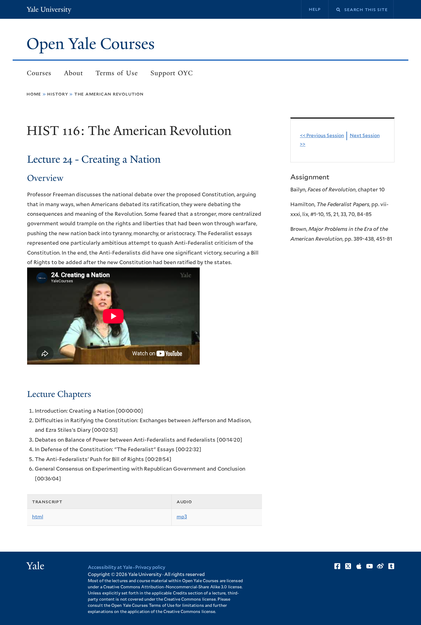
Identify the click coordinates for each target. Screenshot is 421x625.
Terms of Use (117, 73)
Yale (35, 565)
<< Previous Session (322, 135)
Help (315, 9)
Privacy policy (150, 567)
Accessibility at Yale (110, 567)
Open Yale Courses (91, 44)
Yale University (49, 9)
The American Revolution (109, 94)
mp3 (182, 516)
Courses (39, 73)
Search (334, 10)
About (73, 73)
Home (34, 94)
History (57, 94)
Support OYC (171, 73)
